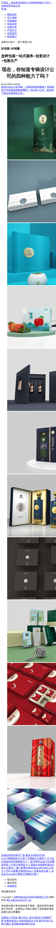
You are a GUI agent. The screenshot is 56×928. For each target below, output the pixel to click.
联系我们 (12, 36)
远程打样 (12, 27)
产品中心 (12, 30)
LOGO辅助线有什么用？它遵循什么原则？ (24, 858)
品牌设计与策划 (9, 917)
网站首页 (12, 14)
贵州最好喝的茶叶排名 (23, 924)
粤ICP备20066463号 (17, 900)
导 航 (4, 9)
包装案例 (12, 20)
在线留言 (12, 886)
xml (29, 900)
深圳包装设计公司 (28, 920)
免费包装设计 (11, 920)
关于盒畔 (12, 17)
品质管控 (12, 33)
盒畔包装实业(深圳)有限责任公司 (31, 897)
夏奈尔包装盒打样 (35, 855)
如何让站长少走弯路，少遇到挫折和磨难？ (24, 87)
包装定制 (12, 24)
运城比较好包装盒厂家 (13, 855)
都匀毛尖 (23, 917)
